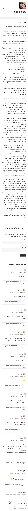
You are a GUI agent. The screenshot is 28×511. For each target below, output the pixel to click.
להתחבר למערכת (19, 495)
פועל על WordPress (20, 509)
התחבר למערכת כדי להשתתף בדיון (15, 282)
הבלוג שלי (19, 12)
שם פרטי (23, 240)
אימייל (24, 247)
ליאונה (21, 394)
